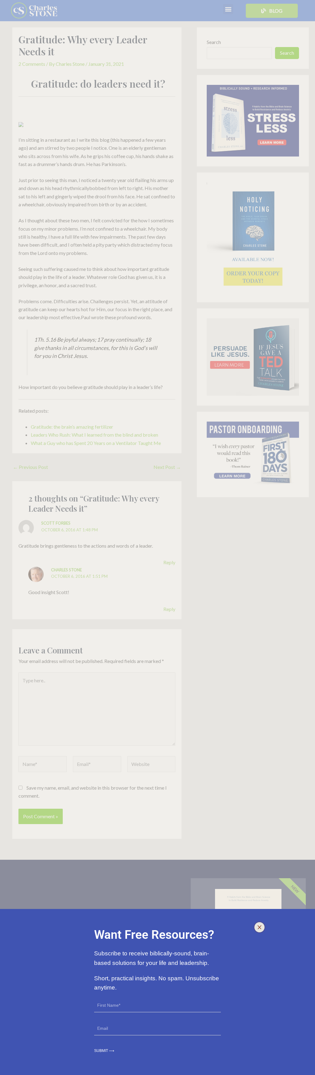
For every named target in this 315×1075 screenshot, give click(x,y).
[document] (157, 537)
